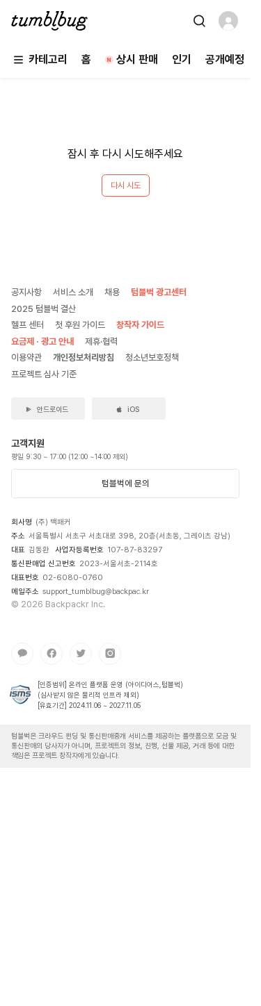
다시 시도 (126, 185)
